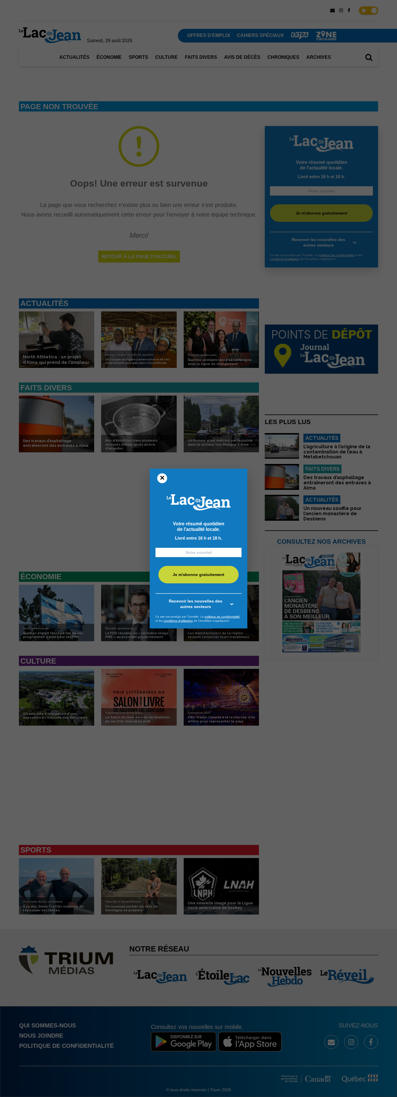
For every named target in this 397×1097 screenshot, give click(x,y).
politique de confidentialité (222, 616)
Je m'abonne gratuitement (198, 575)
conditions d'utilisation (178, 620)
